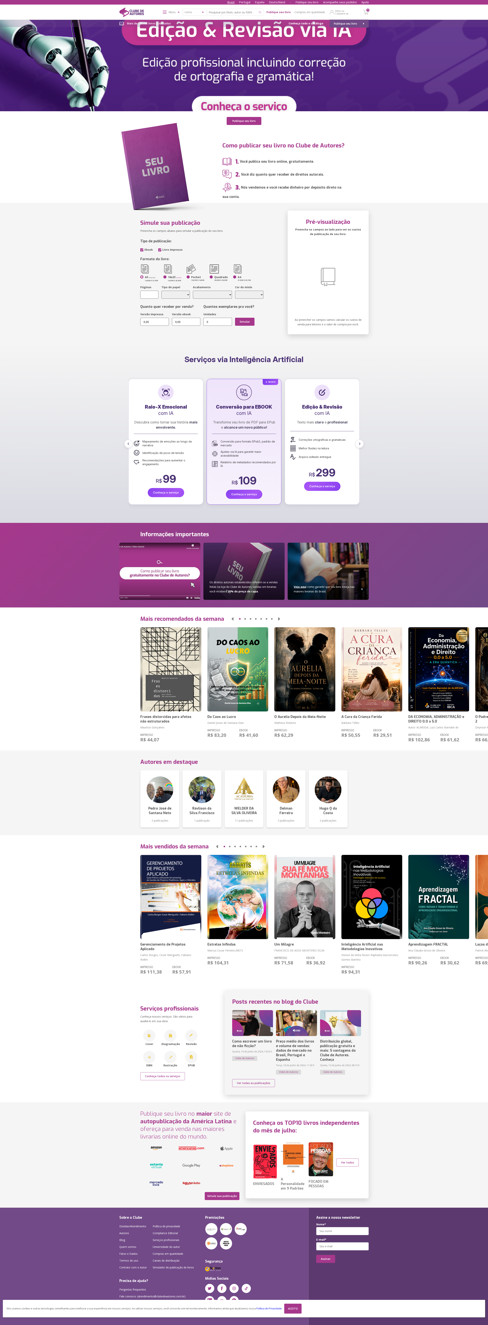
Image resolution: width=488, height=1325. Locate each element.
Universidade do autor (166, 1247)
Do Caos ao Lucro (221, 717)
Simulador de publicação (173, 1267)
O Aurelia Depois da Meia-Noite (300, 717)
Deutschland (277, 2)
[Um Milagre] (304, 897)
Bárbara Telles (350, 723)
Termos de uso (128, 1260)
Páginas (145, 287)
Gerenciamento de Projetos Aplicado (162, 946)
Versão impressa (151, 314)
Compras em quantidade (310, 12)
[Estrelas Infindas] (237, 897)
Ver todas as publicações (253, 1083)
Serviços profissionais (166, 1240)
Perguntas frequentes (132, 1289)
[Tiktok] (246, 1288)
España (259, 2)
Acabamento (202, 287)
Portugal (244, 2)
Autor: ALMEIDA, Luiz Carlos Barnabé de (433, 727)
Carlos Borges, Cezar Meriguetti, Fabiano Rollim (165, 957)
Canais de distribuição (166, 1260)
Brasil (230, 2)
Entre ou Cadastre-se (341, 12)
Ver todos (347, 1162)
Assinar (326, 1259)
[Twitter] (209, 1288)
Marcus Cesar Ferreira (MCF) (225, 950)
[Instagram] (234, 1288)
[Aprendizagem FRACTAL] (438, 897)
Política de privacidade (166, 1226)
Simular (245, 321)
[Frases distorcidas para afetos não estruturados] (170, 669)
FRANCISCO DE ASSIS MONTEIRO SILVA (299, 950)
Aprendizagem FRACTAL (428, 944)
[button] (128, 444)
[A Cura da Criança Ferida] (371, 669)
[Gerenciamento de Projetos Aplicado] (170, 897)
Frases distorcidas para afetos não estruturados (165, 719)
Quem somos (127, 1247)
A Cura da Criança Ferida (361, 717)
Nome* (321, 1224)
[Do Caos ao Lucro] (237, 669)
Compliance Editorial (165, 1233)
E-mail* (321, 1239)
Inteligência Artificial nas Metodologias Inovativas (362, 946)
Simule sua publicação (222, 1196)
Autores (124, 1233)
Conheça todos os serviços (162, 1076)
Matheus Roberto (285, 723)
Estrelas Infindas (221, 944)
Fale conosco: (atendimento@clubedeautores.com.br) (152, 1296)
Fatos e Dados (128, 1253)
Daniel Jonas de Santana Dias (225, 723)
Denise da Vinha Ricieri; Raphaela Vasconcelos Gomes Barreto (369, 957)
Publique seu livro (307, 2)
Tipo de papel (170, 287)
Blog (122, 1240)
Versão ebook (181, 314)
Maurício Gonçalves (152, 727)
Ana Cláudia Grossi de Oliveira (426, 950)
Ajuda (365, 2)
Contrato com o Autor (133, 1267)
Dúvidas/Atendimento (132, 1226)
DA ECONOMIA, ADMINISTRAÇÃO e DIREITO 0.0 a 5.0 (436, 719)
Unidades (209, 314)
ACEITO (293, 1308)
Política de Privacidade (269, 1308)
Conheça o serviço (166, 486)
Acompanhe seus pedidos (340, 2)
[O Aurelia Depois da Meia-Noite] (304, 669)
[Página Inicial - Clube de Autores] (131, 13)
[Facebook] (221, 1288)
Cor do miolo (243, 287)
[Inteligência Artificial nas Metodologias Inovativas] (371, 897)
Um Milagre (284, 944)
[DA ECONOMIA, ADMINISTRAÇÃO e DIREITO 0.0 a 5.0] (438, 669)
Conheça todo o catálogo (306, 23)
